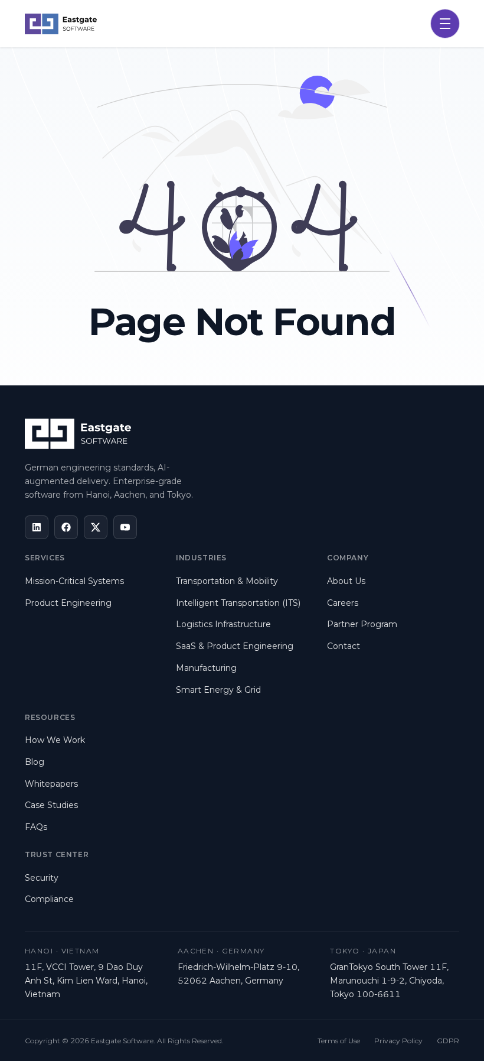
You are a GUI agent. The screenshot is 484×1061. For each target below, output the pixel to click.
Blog (34, 762)
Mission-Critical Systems (74, 581)
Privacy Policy (398, 1040)
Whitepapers (51, 783)
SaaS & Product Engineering (234, 646)
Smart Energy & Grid (218, 689)
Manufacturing (206, 668)
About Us (346, 581)
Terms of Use (339, 1040)
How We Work (55, 740)
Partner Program (362, 624)
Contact (343, 646)
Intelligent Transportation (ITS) (238, 603)
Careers (342, 603)
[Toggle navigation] (445, 23)
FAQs (36, 827)
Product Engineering (68, 603)
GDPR (448, 1040)
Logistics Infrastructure (223, 624)
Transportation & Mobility (227, 581)
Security (41, 877)
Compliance (49, 899)
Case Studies (51, 805)
